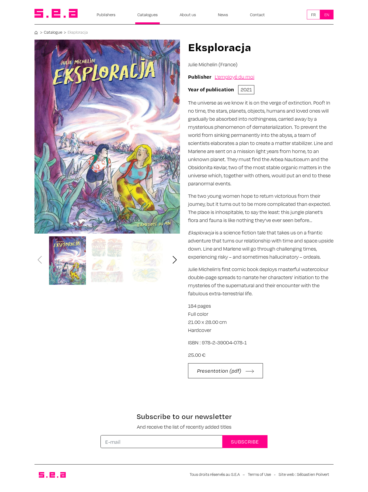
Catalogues (147, 14)
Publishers (106, 14)
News (223, 14)
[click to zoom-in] (107, 137)
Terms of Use (259, 474)
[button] (174, 260)
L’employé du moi (234, 76)
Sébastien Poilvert (313, 474)
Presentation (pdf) (220, 370)
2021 (246, 89)
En (326, 14)
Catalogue (53, 32)
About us (188, 14)
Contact (257, 14)
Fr (313, 14)
